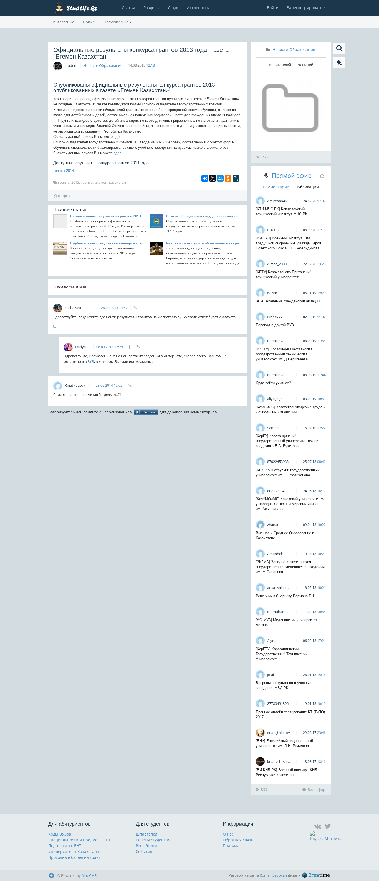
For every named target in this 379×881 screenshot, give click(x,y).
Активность (198, 7)
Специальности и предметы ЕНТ (79, 839)
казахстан (117, 182)
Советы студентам (153, 839)
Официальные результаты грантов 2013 (105, 216)
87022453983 (278, 461)
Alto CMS (89, 875)
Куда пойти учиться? (273, 383)
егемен (101, 182)
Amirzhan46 (277, 200)
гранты (87, 182)
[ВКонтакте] (204, 178)
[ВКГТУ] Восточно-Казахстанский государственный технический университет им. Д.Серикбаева (284, 354)
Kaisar (272, 292)
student (71, 65)
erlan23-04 (275, 490)
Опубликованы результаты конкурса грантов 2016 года (108, 243)
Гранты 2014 (63, 171)
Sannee (273, 427)
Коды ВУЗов (59, 834)
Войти (273, 7)
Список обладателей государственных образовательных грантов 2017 (204, 216)
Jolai (270, 674)
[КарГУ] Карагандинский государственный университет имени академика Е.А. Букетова (287, 441)
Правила (231, 845)
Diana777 (274, 316)
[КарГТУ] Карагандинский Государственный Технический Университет (281, 654)
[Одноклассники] (228, 178)
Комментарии (276, 186)
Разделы (151, 7)
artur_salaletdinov (282, 587)
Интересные (63, 21)
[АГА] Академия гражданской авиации (288, 301)
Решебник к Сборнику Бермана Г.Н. (285, 596)
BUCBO (273, 229)
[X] (212, 178)
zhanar (273, 524)
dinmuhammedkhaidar (286, 611)
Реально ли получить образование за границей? (204, 243)
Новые (89, 21)
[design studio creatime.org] (316, 875)
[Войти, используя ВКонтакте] (146, 412)
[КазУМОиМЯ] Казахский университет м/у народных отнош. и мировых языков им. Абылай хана (290, 504)
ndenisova (275, 340)
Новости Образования (103, 65)
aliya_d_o (274, 398)
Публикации (307, 186)
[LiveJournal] (236, 178)
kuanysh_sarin (279, 761)
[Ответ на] (129, 346)
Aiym (271, 640)
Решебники (146, 845)
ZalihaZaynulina (78, 307)
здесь (118, 137)
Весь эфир (316, 789)
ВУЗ (90, 361)
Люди (173, 7)
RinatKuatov (75, 385)
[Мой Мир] (220, 178)
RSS (264, 157)
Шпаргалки (146, 834)
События (144, 851)
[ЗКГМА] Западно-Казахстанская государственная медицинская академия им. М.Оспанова (290, 567)
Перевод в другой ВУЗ (275, 325)
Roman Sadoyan (273, 875)
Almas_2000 (277, 263)
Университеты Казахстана (73, 851)
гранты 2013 (68, 182)
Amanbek (275, 553)
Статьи (128, 7)
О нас (228, 834)
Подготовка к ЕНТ (64, 845)
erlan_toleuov (278, 732)
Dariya (81, 346)
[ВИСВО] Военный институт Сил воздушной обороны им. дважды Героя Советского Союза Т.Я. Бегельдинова (288, 243)
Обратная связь (238, 839)
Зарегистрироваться (307, 7)
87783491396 (278, 703)
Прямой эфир (292, 175)
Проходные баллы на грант (74, 857)
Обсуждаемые (116, 21)
